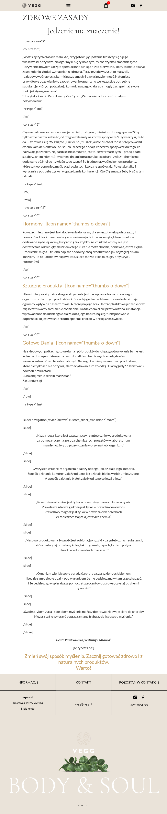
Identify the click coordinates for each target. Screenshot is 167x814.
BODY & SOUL (83, 785)
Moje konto (27, 708)
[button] (68, 5)
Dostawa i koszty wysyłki (28, 703)
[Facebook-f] (141, 5)
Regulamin (28, 697)
